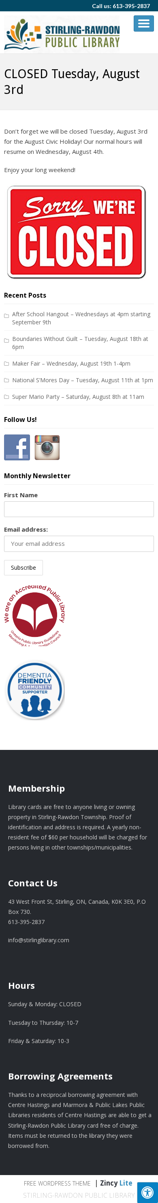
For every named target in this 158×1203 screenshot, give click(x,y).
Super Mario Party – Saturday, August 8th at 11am (78, 396)
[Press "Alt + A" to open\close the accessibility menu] (147, 1192)
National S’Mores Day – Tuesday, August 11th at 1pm (82, 380)
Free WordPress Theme (57, 1183)
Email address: (26, 529)
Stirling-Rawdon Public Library (79, 1195)
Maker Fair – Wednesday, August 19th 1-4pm (71, 363)
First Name (21, 495)
